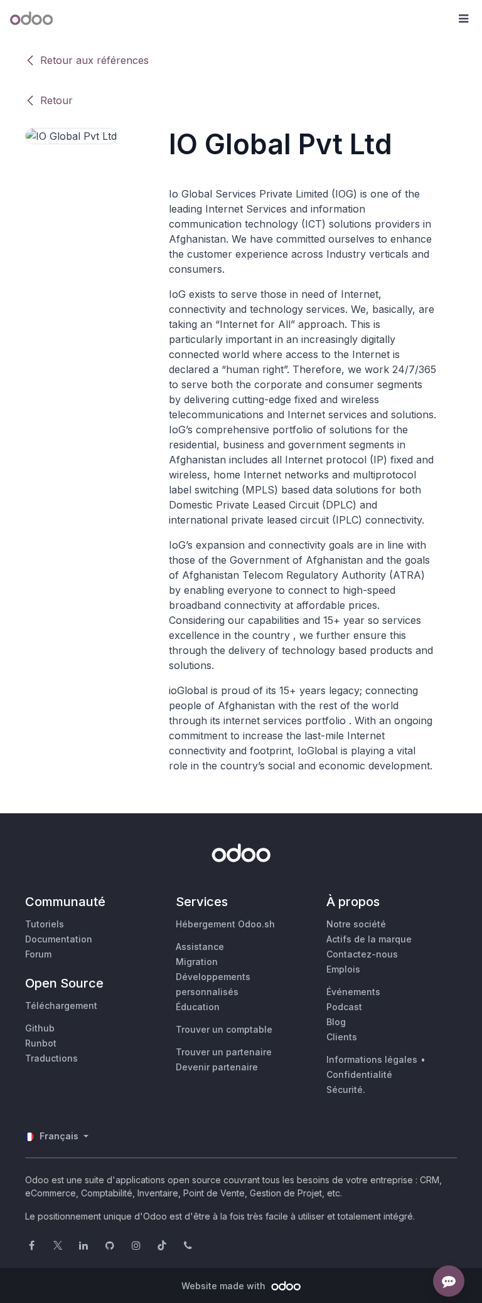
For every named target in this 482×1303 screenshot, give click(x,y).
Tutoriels (44, 924)
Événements (353, 991)
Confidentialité (359, 1074)
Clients (341, 1036)
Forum (38, 954)
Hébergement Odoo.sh (225, 924)
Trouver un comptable (224, 1029)
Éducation (198, 1006)
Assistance (200, 946)
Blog (336, 1021)
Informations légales (371, 1059)
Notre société (356, 924)
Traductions (51, 1058)
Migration (197, 961)
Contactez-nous (362, 954)
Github (40, 1028)
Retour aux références (94, 60)
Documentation (58, 939)
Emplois (343, 969)
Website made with (224, 1285)
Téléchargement (61, 1005)
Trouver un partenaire (224, 1052)
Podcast (344, 1006)
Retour (56, 100)
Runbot (40, 1043)
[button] (463, 19)
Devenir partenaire (217, 1067)
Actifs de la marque (369, 939)
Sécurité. (345, 1089)
